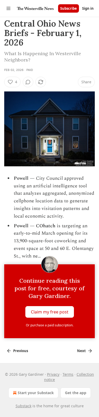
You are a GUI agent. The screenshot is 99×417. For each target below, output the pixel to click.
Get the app (75, 392)
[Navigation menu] (8, 8)
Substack (23, 405)
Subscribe (68, 8)
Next (81, 350)
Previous (20, 350)
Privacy (53, 374)
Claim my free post (49, 312)
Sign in (88, 8)
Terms (68, 374)
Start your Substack (36, 392)
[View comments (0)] (28, 82)
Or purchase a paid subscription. (49, 325)
